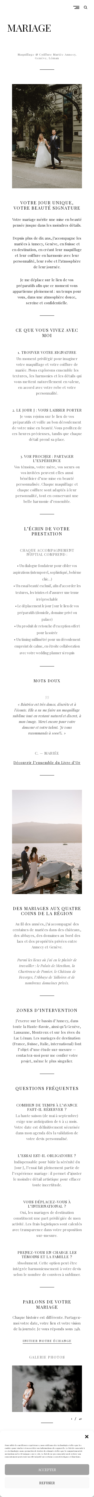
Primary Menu (77, 7)
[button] (86, 1436)
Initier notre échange (47, 1341)
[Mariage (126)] (47, 1388)
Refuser (47, 1482)
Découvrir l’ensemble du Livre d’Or (47, 762)
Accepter (47, 1469)
